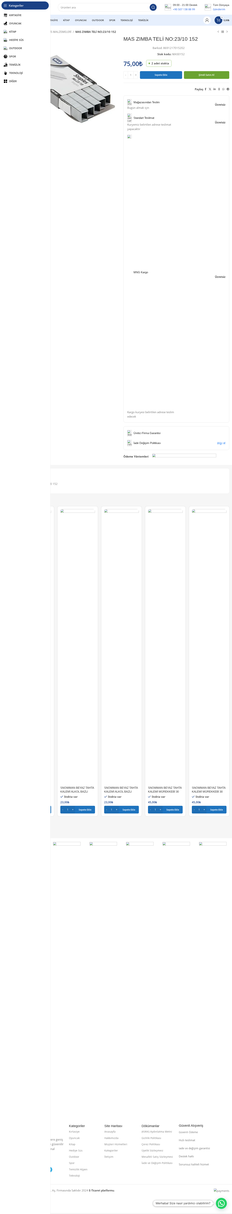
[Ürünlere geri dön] (222, 32)
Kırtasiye (74, 1131)
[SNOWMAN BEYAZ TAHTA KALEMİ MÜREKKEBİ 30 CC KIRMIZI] (165, 646)
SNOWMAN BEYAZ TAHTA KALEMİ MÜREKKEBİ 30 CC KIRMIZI (165, 791)
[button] (77, 809)
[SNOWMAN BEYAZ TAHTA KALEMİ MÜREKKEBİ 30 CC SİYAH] (209, 646)
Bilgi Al (221, 443)
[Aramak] (153, 7)
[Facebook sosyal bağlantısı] (205, 89)
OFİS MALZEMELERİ (58, 32)
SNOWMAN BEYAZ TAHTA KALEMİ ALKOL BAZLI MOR (121, 791)
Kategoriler (111, 1150)
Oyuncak (74, 1138)
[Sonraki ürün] (227, 32)
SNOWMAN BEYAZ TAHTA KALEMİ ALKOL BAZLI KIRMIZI (77, 791)
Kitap (72, 1144)
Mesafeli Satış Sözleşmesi (157, 1156)
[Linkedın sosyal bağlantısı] (214, 89)
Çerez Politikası (151, 1144)
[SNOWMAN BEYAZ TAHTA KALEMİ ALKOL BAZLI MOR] (121, 646)
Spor (72, 1163)
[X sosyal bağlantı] (210, 89)
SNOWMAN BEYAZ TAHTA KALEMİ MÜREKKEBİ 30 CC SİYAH (208, 791)
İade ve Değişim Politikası (157, 1163)
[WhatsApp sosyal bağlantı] (223, 89)
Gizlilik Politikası (151, 1138)
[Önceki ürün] (218, 32)
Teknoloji (74, 1175)
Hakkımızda (111, 1138)
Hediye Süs (76, 1150)
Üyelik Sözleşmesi (152, 1150)
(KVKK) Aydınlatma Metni (157, 1131)
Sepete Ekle (161, 74)
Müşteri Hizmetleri (115, 1144)
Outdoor (74, 1156)
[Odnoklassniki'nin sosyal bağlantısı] (219, 89)
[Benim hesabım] (207, 20)
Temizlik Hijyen (78, 1169)
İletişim (108, 1156)
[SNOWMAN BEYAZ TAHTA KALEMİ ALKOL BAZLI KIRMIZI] (77, 646)
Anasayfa (110, 1131)
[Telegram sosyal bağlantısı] (228, 89)
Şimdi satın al (206, 74)
